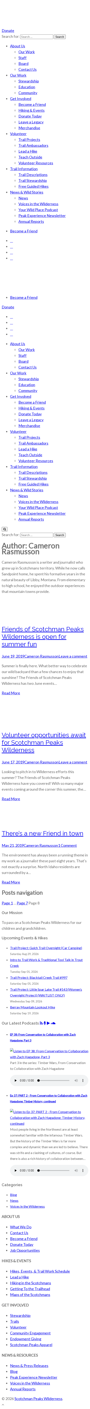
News (23, 198)
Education (26, 87)
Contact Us (27, 69)
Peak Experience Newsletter (42, 215)
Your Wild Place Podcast (38, 209)
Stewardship (28, 81)
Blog (13, 1195)
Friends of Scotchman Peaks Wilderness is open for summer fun (43, 636)
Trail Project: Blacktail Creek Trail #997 (38, 977)
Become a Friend (32, 104)
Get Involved (20, 98)
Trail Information (24, 168)
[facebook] (11, 240)
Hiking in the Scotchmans (30, 1283)
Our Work (26, 51)
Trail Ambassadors (33, 145)
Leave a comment (73, 656)
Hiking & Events (31, 110)
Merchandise (29, 128)
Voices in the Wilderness (38, 204)
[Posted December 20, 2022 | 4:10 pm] (49, 1057)
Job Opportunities (25, 1250)
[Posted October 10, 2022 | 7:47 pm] (49, 1123)
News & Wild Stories (26, 192)
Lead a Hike (27, 151)
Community (27, 92)
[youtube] (11, 252)
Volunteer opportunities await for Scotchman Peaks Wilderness (44, 742)
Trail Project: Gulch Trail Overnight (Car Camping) (46, 948)
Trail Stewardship (32, 180)
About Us (17, 46)
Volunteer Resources (35, 163)
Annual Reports (31, 221)
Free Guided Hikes (33, 186)
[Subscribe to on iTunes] (45, 1023)
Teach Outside (30, 157)
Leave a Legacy (31, 122)
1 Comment (67, 845)
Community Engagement (30, 1333)
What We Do (20, 1227)
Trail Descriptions (33, 174)
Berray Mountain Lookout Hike (32, 1007)
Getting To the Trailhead (30, 1288)
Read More (11, 693)
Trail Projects (29, 139)
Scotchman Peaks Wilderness (38, 1398)
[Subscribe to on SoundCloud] (53, 1023)
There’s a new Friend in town (42, 833)
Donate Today (30, 116)
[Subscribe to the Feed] (41, 1023)
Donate (8, 30)
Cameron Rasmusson (41, 656)
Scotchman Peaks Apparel (31, 1344)
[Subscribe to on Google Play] (48, 1023)
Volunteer (18, 133)
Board (23, 63)
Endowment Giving (25, 1339)
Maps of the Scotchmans (30, 1294)
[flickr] (11, 258)
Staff (22, 57)
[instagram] (11, 246)
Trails (14, 1321)
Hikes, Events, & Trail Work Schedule (40, 1271)
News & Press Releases (29, 1365)
